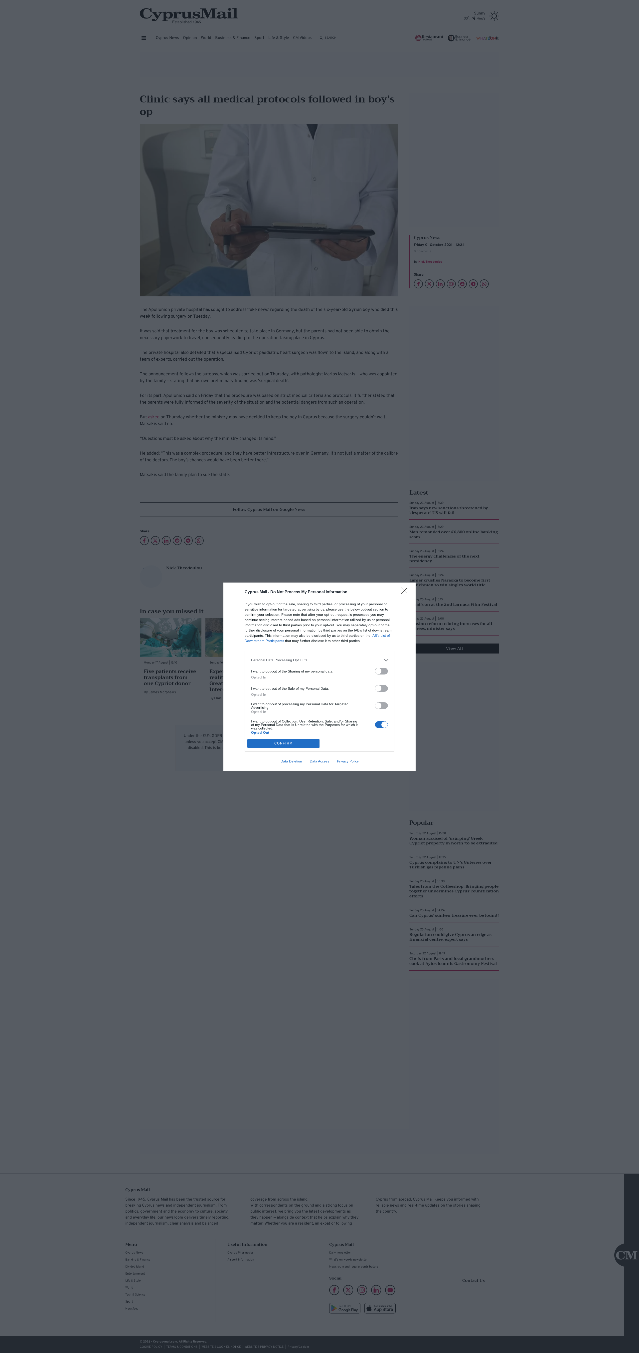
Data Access (319, 761)
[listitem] (319, 660)
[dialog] (319, 677)
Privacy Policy (348, 761)
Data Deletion (291, 761)
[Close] (406, 592)
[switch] (381, 671)
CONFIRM (283, 743)
